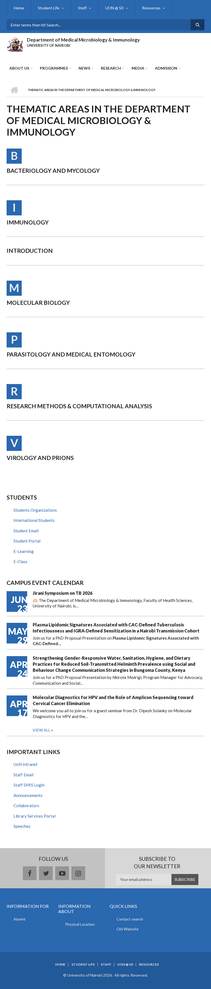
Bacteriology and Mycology (53, 170)
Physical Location (80, 924)
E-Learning (23, 551)
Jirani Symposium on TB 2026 (62, 593)
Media (138, 68)
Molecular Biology (38, 302)
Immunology (28, 222)
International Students (34, 520)
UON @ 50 (114, 8)
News (84, 68)
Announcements (28, 795)
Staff (82, 8)
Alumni (19, 919)
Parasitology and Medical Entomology (71, 354)
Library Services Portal (34, 815)
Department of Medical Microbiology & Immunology (83, 40)
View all (41, 730)
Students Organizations (35, 510)
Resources (151, 8)
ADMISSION (166, 68)
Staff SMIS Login (29, 784)
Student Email (25, 530)
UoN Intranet (25, 764)
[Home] (15, 43)
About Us (19, 68)
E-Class (20, 561)
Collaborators (26, 805)
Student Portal (26, 540)
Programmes (54, 68)
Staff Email (23, 774)
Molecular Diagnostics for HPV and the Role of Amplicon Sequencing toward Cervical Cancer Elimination (113, 700)
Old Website (127, 929)
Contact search (129, 919)
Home (19, 8)
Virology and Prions (40, 457)
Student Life (48, 8)
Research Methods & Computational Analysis (79, 405)
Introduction (30, 250)
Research (111, 68)
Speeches (21, 826)
